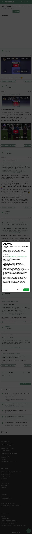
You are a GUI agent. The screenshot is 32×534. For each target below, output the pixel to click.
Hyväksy (26, 289)
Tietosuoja (5, 290)
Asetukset (19, 289)
